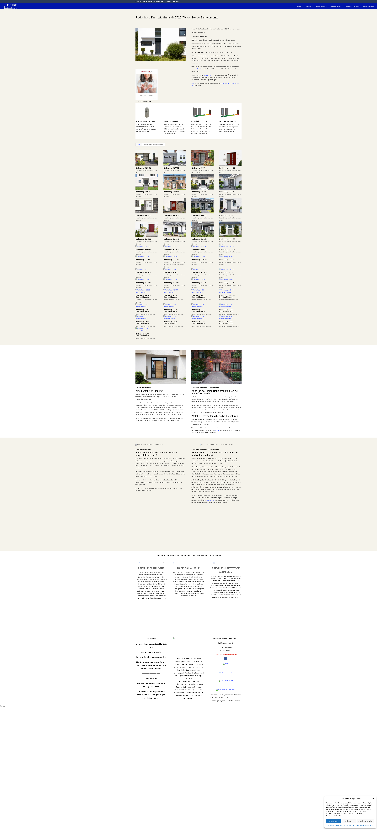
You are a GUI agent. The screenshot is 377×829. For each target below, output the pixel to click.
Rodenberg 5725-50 (171, 249)
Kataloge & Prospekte (368, 6)
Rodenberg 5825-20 (143, 239)
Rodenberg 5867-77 (199, 215)
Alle (139, 145)
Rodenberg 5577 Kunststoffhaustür (198, 323)
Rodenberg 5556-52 (171, 260)
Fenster (299, 6)
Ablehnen (348, 821)
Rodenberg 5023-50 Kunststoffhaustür (143, 296)
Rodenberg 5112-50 (227, 283)
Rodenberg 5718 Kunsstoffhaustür (170, 323)
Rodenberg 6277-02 (171, 168)
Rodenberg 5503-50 (227, 260)
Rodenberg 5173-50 (143, 283)
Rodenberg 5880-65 (171, 192)
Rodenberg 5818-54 (199, 239)
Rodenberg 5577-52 (227, 249)
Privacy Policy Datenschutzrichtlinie (339, 825)
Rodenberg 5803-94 (143, 249)
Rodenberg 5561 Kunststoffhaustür (198, 310)
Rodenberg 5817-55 (227, 239)
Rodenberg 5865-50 (227, 215)
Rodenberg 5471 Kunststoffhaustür (198, 296)
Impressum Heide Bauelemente (362, 825)
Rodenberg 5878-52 (199, 192)
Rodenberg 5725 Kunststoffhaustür (142, 310)
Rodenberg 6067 (198, 168)
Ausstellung (201, 69)
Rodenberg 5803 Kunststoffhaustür (226, 323)
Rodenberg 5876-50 (171, 215)
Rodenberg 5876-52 (227, 192)
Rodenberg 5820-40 (171, 239)
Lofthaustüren (202, 173)
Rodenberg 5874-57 (143, 215)
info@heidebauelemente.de (226, 654)
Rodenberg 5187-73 (171, 272)
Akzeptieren (333, 821)
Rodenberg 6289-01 (143, 168)
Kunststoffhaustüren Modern (153, 145)
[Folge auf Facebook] (225, 658)
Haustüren (308, 6)
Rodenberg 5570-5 (142, 260)
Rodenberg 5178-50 (199, 272)
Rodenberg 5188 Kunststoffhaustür (226, 310)
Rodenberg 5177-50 (227, 272)
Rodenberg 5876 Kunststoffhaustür (142, 323)
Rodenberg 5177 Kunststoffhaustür (142, 335)
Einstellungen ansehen (365, 821)
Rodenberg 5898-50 (227, 168)
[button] (373, 799)
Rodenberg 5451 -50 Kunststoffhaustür (227, 296)
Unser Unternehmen (335, 6)
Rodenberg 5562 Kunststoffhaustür (170, 310)
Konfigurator (207, 75)
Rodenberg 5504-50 (199, 260)
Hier (192, 83)
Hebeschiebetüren (320, 6)
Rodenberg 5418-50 (143, 272)
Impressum (357, 6)
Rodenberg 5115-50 (199, 283)
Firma (217, 430)
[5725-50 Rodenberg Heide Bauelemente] (160, 61)
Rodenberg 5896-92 (143, 192)
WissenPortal (348, 6)
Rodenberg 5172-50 (171, 283)
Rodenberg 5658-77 (199, 249)
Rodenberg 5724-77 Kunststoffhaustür (171, 296)
